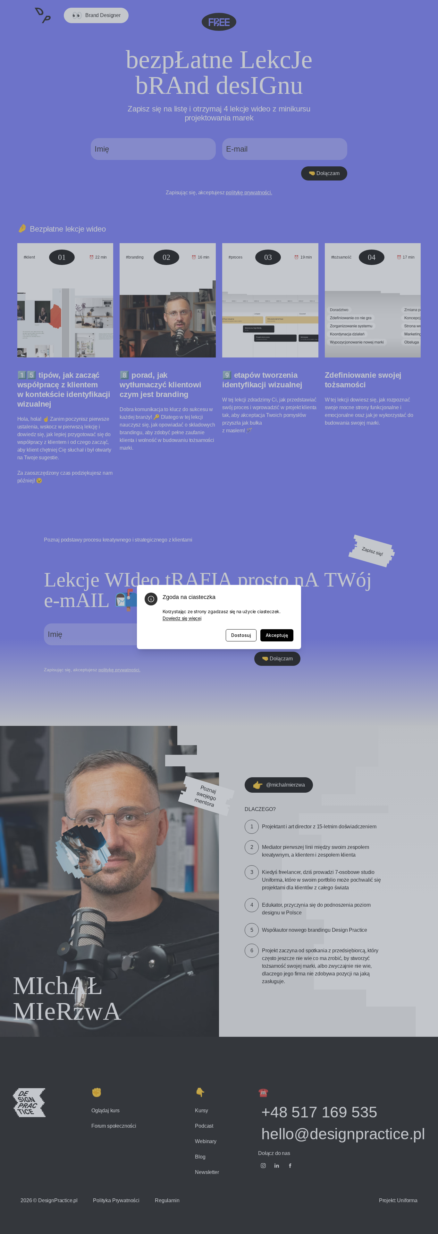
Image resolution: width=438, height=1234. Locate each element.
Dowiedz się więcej (182, 618)
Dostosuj (241, 635)
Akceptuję (277, 635)
